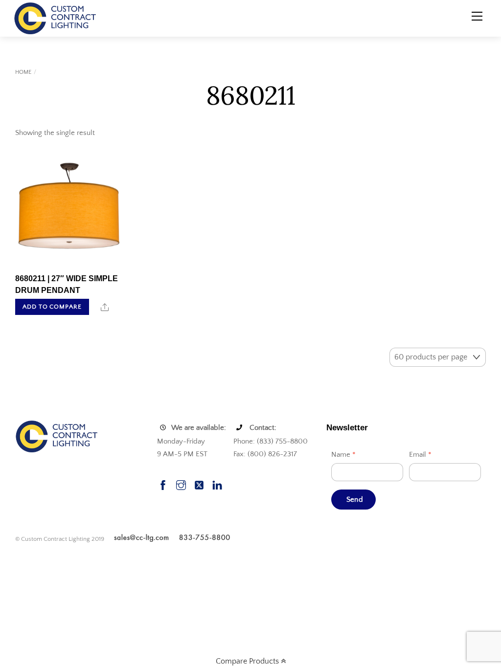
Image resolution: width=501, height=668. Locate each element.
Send (354, 499)
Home (23, 72)
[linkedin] (217, 484)
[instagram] (181, 484)
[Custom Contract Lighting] (55, 17)
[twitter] (199, 484)
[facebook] (163, 484)
